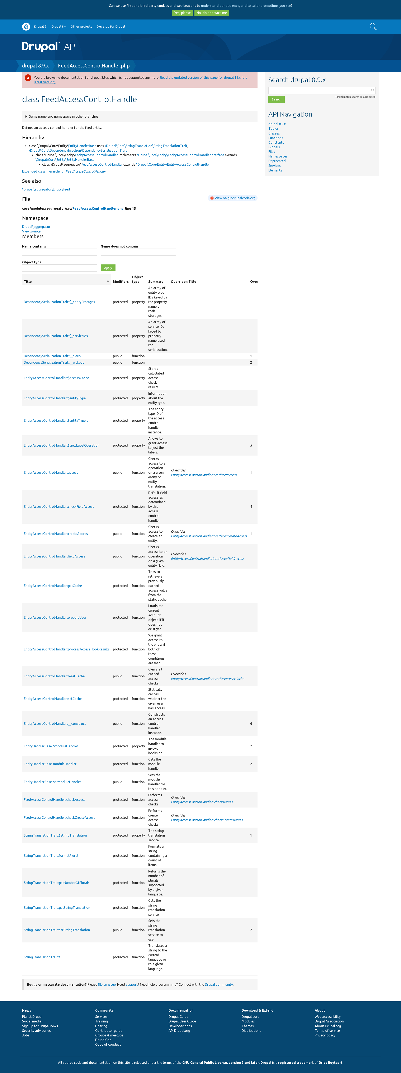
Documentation (181, 1010)
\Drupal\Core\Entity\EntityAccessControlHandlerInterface (180, 155)
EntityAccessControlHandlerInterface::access (204, 475)
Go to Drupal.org (26, 26)
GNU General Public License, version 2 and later (220, 1062)
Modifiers (121, 281)
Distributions (251, 1030)
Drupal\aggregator (36, 227)
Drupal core (250, 1016)
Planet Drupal (32, 1016)
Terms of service (327, 1030)
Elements (275, 170)
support (132, 984)
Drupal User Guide (182, 1021)
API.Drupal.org (179, 1030)
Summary (156, 281)
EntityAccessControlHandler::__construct (55, 723)
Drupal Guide (178, 1016)
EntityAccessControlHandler (96, 155)
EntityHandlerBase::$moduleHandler (51, 746)
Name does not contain (119, 246)
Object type (32, 262)
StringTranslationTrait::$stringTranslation (55, 835)
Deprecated (277, 161)
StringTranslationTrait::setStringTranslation (57, 930)
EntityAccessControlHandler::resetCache (54, 676)
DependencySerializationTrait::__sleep (52, 356)
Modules (248, 1021)
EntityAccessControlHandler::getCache (53, 586)
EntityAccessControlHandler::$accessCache (56, 378)
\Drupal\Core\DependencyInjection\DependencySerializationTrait (78, 150)
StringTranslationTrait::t (42, 957)
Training (101, 1021)
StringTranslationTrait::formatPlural (51, 855)
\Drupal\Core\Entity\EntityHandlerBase (65, 159)
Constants (276, 142)
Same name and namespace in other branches (63, 116)
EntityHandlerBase (82, 146)
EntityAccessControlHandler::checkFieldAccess (59, 506)
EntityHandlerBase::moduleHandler (50, 764)
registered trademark (296, 1062)
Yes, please (182, 13)
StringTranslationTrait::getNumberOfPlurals (57, 883)
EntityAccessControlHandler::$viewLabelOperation (61, 445)
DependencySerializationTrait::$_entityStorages (59, 302)
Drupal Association (329, 1021)
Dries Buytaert (331, 1062)
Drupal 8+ (58, 26)
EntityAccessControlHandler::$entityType (55, 398)
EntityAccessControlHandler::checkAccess (201, 802)
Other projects (81, 26)
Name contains (34, 246)
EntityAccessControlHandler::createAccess (56, 534)
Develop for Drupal (111, 26)
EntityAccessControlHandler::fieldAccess (54, 556)
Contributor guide (108, 1030)
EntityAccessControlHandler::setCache (53, 699)
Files (271, 152)
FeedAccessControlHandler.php (94, 66)
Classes (274, 133)
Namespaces (278, 156)
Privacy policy (325, 1035)
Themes (248, 1026)
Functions (275, 138)
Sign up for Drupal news (40, 1026)
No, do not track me (212, 13)
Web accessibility (328, 1016)
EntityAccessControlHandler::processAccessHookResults (67, 649)
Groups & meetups (109, 1035)
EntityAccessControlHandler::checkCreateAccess (206, 820)
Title (67, 282)
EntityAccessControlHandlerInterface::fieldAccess (207, 558)
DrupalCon (103, 1040)
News (26, 1010)
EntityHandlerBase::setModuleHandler (52, 782)
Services (274, 166)
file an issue (107, 984)
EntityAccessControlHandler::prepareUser (55, 617)
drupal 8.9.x (35, 66)
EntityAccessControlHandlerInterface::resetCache (207, 679)
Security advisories (36, 1030)
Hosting (101, 1026)
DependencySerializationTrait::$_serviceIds (56, 336)
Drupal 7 (40, 26)
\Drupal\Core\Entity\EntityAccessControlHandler (173, 164)
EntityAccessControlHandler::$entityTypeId (56, 420)
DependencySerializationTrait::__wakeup (54, 362)
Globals (274, 147)
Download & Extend (257, 1010)
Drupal (265, 1062)
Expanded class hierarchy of (64, 171)
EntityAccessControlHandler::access (51, 472)
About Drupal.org (328, 1026)
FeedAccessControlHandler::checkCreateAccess (59, 817)
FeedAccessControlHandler (102, 164)
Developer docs (180, 1026)
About (320, 1010)
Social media (32, 1021)
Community (104, 1010)
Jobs (25, 1035)
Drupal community (219, 984)
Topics (273, 128)
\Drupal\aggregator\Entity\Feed (46, 189)
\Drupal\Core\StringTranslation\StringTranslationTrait (146, 146)
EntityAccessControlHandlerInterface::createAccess (209, 536)
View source (31, 231)
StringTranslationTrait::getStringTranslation (57, 907)
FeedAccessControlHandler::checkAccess (54, 799)
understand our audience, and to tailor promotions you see (246, 6)
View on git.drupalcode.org (235, 198)
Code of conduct (108, 1044)
